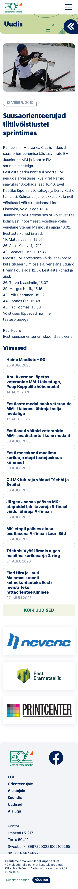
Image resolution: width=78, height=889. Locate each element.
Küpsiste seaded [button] (17, 880)
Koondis (15, 797)
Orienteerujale (20, 784)
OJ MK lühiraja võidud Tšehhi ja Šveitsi (37, 482)
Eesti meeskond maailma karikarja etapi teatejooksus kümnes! (34, 457)
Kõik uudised (39, 610)
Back (71, 26)
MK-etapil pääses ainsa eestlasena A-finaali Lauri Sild (36, 531)
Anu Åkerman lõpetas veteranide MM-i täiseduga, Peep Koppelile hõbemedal (33, 382)
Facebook (56, 758)
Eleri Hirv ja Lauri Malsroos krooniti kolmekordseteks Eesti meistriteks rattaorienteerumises (29, 583)
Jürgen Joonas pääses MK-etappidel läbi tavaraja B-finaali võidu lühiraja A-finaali (37, 506)
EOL (11, 777)
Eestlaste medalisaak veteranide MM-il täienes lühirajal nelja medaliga (39, 408)
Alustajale (16, 791)
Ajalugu (14, 811)
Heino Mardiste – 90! (26, 359)
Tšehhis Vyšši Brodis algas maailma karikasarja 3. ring (33, 553)
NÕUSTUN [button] (41, 879)
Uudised (15, 804)
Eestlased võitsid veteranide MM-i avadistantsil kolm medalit (38, 433)
